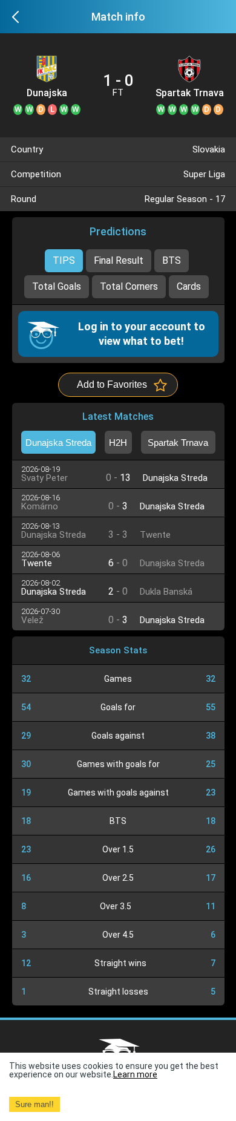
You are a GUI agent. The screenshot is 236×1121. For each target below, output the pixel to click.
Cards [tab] (189, 286)
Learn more (135, 1074)
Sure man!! (34, 1104)
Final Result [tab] (118, 260)
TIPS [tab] (64, 260)
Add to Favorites (112, 384)
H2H (118, 442)
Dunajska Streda (47, 93)
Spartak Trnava (190, 93)
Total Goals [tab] (56, 286)
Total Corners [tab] (129, 286)
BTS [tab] (171, 260)
